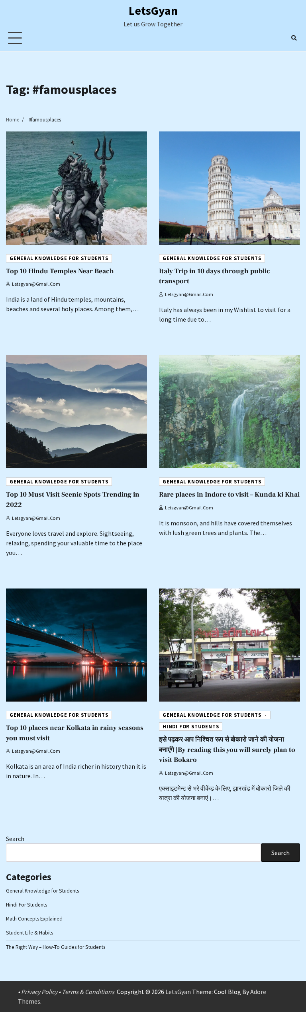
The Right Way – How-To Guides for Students (55, 947)
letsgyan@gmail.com (36, 284)
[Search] (294, 38)
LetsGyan (153, 10)
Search (15, 839)
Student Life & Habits (29, 932)
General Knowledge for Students (59, 258)
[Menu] (15, 38)
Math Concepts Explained (34, 918)
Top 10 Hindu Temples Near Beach (60, 271)
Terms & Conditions (88, 992)
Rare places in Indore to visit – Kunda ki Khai (229, 494)
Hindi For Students (191, 727)
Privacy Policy (39, 992)
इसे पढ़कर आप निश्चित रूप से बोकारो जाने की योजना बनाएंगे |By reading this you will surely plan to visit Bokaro (227, 750)
